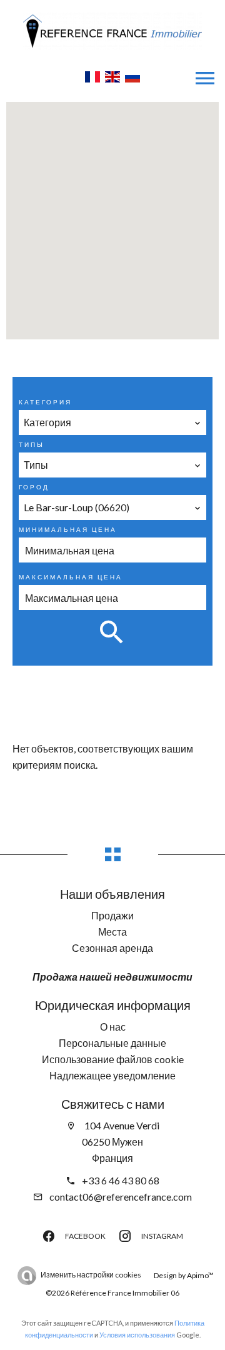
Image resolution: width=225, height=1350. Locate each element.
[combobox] (113, 422)
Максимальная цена (70, 577)
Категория (45, 402)
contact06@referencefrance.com (120, 1196)
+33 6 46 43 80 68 (120, 1180)
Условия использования (137, 1335)
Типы (31, 444)
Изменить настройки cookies (91, 1274)
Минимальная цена (68, 529)
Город (34, 487)
